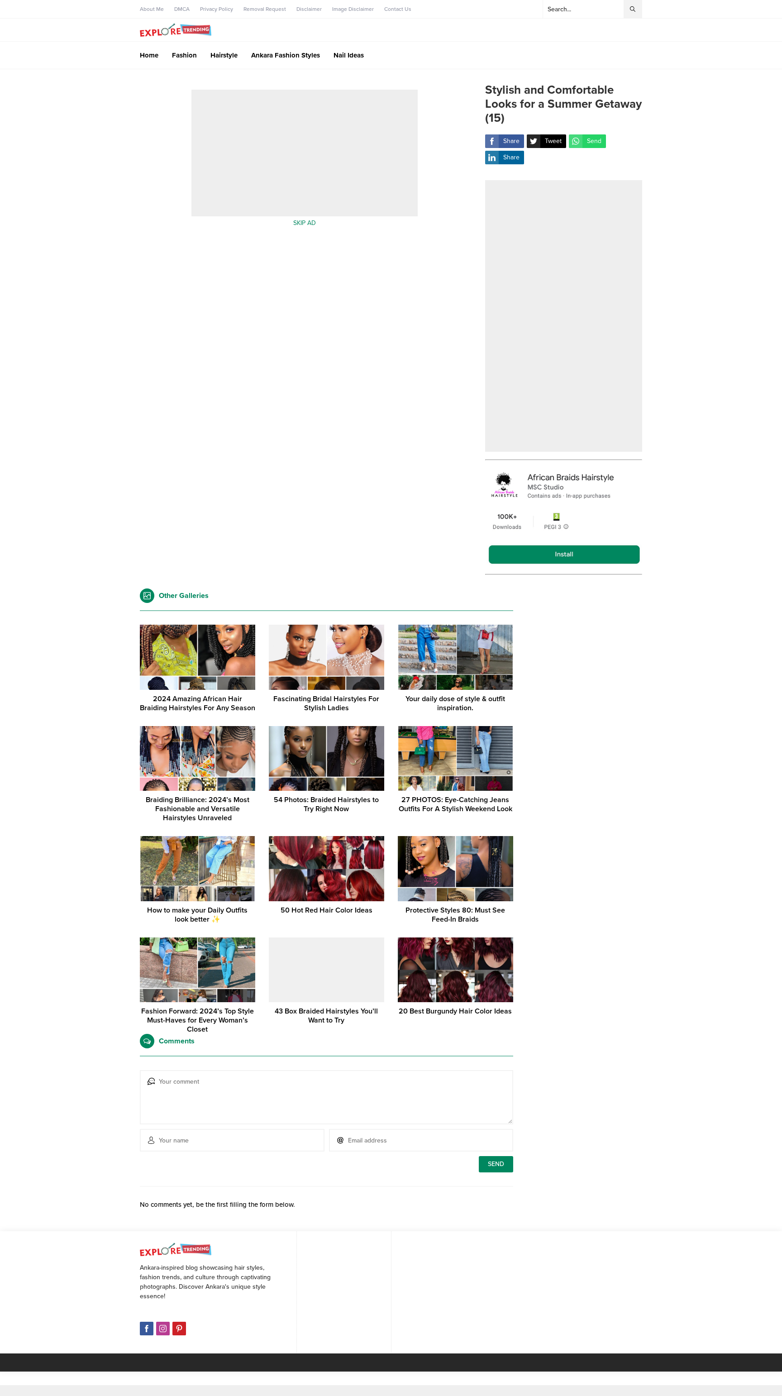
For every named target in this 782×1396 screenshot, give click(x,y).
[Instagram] (163, 1328)
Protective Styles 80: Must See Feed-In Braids (455, 915)
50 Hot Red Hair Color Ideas (326, 910)
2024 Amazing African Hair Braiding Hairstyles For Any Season (197, 703)
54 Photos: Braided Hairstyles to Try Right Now (326, 804)
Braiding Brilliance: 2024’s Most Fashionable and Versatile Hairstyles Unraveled (197, 808)
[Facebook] (146, 1328)
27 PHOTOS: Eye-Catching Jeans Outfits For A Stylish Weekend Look (455, 804)
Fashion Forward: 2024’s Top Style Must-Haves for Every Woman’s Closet (197, 1020)
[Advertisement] (305, 162)
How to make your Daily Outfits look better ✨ (197, 915)
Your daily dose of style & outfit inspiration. (455, 703)
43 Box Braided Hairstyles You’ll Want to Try (326, 1016)
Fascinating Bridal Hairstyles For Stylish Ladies (326, 703)
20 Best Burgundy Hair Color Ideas (455, 1011)
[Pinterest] (179, 1328)
